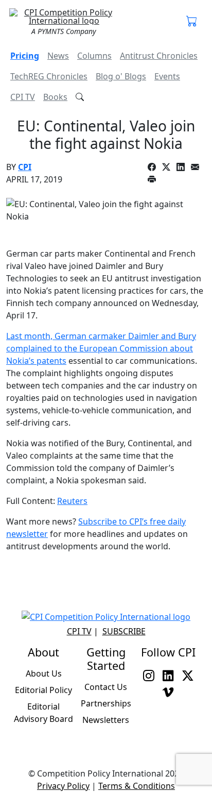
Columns (94, 55)
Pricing (24, 55)
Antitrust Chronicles (159, 55)
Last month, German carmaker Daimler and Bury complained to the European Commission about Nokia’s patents (101, 348)
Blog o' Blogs (121, 76)
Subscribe (124, 631)
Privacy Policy (63, 785)
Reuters (72, 501)
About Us (44, 673)
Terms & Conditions (136, 785)
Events (167, 76)
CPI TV (22, 97)
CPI (24, 167)
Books (55, 97)
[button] (192, 21)
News (58, 55)
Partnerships (106, 703)
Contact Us (105, 687)
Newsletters (105, 720)
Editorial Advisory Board (43, 712)
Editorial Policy (43, 690)
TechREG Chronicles (48, 76)
